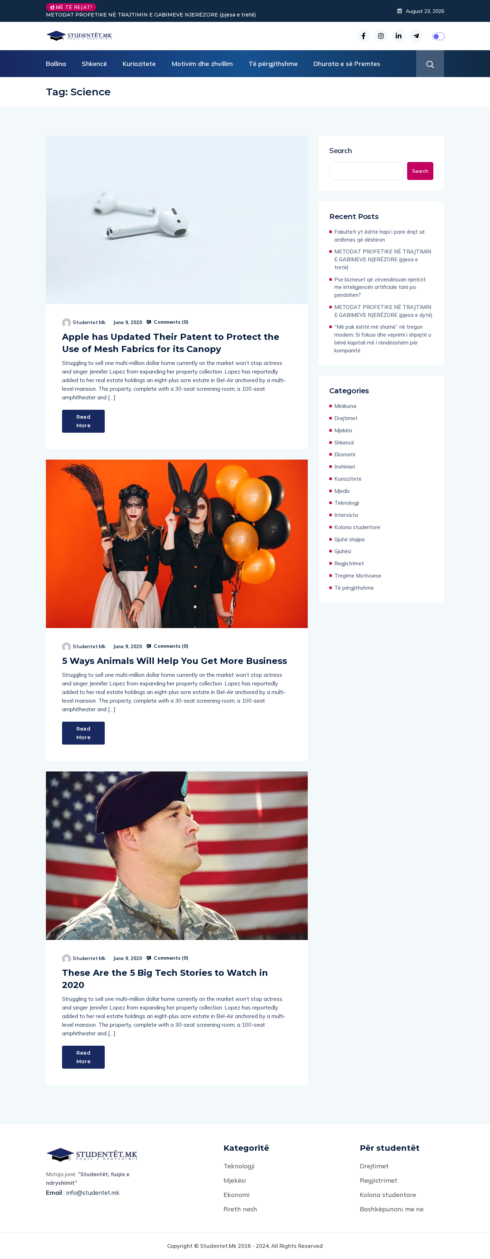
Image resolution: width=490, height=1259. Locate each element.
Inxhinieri (344, 466)
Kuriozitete (139, 64)
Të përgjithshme (273, 64)
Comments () (170, 322)
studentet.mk (89, 322)
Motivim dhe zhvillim (202, 64)
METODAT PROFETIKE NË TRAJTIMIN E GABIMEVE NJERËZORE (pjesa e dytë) (383, 311)
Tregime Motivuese (357, 575)
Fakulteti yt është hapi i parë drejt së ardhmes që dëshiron (379, 235)
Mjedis (342, 491)
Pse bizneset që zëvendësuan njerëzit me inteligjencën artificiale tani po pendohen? (380, 287)
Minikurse (345, 406)
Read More (83, 421)
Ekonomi (344, 454)
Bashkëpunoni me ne (392, 1209)
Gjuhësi (342, 551)
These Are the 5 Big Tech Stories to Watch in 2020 (165, 979)
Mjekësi (343, 430)
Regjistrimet (349, 563)
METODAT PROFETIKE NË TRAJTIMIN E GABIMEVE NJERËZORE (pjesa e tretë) (151, 14)
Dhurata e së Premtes (347, 64)
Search (340, 150)
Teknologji (346, 502)
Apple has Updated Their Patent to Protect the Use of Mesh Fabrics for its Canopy (170, 343)
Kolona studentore (357, 527)
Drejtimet (346, 418)
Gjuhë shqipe (349, 539)
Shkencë (94, 64)
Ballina (56, 64)
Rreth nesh (240, 1209)
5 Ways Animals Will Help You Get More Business (174, 661)
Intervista (346, 515)
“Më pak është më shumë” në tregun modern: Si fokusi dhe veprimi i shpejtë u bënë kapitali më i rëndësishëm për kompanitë (382, 338)
